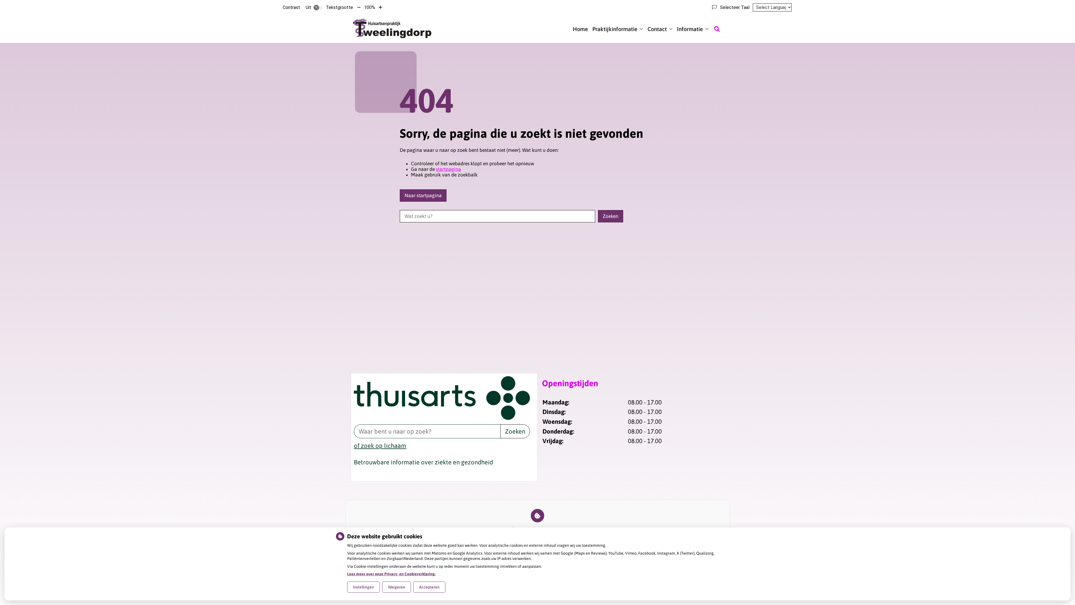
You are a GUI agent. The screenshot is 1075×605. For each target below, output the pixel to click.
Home (580, 29)
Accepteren (429, 587)
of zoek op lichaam (380, 445)
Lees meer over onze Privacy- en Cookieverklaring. (391, 574)
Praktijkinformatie (614, 29)
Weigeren (396, 587)
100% (369, 7)
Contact (657, 29)
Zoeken (515, 431)
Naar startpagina (423, 195)
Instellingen (363, 587)
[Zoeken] (717, 29)
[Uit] (318, 8)
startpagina (448, 169)
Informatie (690, 29)
